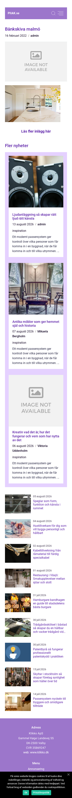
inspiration (19, 231)
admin (34, 35)
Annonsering (36, 769)
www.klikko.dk (39, 752)
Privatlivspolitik (41, 792)
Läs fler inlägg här (36, 131)
